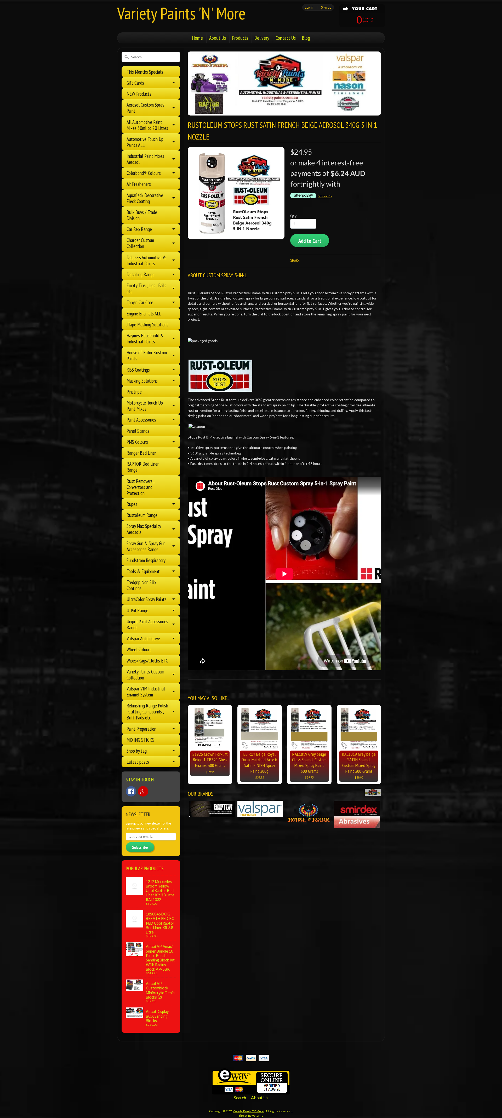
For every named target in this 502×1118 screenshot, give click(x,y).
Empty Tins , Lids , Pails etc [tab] (146, 288)
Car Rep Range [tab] (139, 229)
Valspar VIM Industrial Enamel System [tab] (146, 691)
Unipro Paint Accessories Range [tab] (147, 624)
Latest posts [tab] (138, 761)
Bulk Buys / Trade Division (142, 215)
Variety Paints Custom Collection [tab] (145, 674)
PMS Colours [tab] (137, 442)
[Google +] (143, 791)
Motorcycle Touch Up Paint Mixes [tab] (145, 405)
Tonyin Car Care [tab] (140, 302)
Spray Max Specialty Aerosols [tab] (144, 529)
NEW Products (139, 94)
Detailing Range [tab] (141, 274)
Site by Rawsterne (251, 1115)
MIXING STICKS (140, 740)
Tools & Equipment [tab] (143, 571)
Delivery (261, 37)
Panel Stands (138, 431)
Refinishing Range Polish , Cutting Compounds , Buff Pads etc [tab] (147, 711)
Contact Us (286, 37)
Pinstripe (134, 392)
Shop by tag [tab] (137, 750)
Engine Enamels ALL (144, 313)
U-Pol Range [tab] (137, 610)
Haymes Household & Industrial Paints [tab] (145, 338)
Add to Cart (309, 240)
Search (240, 1097)
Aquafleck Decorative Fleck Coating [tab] (145, 198)
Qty (293, 216)
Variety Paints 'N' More (181, 13)
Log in (309, 7)
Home (197, 37)
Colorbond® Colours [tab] (144, 173)
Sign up (326, 7)
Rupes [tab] (132, 504)
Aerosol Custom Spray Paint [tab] (145, 107)
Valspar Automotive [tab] (143, 638)
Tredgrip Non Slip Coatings (141, 585)
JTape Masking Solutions (147, 324)
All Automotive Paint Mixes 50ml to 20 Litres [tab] (147, 125)
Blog (306, 37)
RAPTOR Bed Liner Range (143, 467)
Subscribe (140, 847)
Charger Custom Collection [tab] (140, 243)
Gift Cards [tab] (135, 82)
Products (240, 37)
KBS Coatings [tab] (138, 369)
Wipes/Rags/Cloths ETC (147, 661)
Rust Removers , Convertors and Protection (140, 487)
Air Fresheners (139, 184)
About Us (217, 37)
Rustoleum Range (142, 515)
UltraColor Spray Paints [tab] (147, 599)
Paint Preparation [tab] (141, 728)
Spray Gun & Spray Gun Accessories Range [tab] (146, 546)
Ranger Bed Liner (141, 453)
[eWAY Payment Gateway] (251, 1091)
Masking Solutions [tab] (142, 380)
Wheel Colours (139, 649)
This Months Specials (145, 72)
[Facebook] (131, 791)
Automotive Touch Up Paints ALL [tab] (145, 142)
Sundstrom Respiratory (146, 560)
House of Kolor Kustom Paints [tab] (147, 355)
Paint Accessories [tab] (141, 419)
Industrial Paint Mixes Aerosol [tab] (145, 159)
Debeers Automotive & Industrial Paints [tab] (146, 260)
